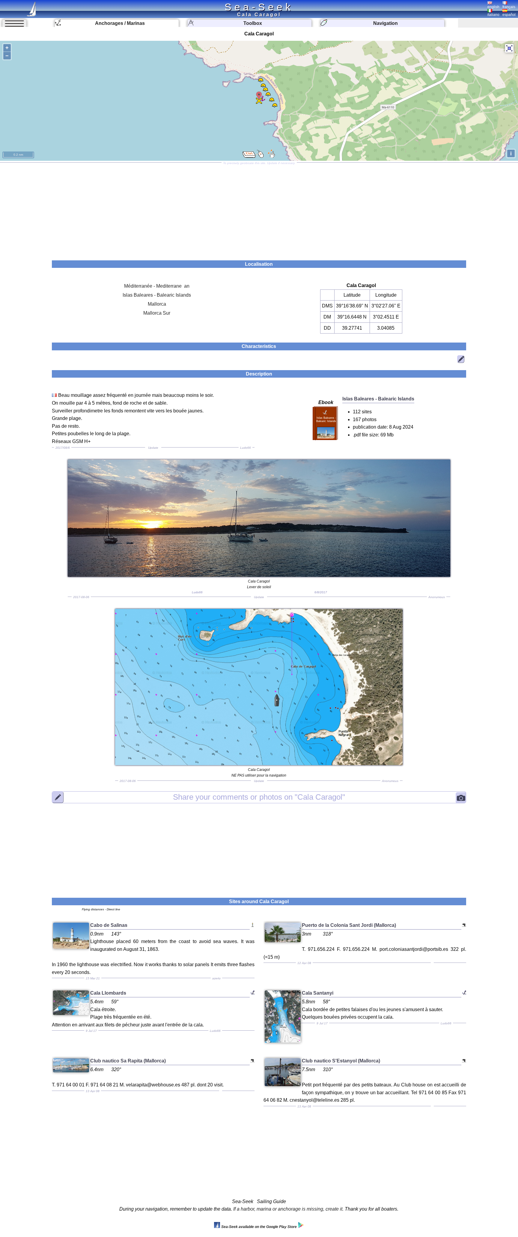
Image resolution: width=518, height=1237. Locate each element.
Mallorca (157, 304)
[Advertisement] (259, 209)
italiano (493, 15)
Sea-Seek (259, 7)
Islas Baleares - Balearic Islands (157, 295)
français (508, 7)
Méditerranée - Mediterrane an (156, 286)
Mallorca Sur (156, 313)
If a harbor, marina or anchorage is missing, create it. (288, 1209)
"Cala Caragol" (259, 796)
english (493, 7)
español (509, 15)
